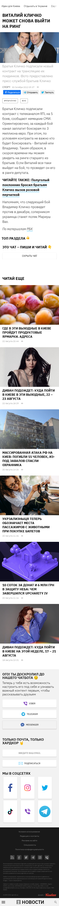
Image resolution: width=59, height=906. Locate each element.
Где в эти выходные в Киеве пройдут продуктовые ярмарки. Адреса (26, 332)
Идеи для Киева (11, 6)
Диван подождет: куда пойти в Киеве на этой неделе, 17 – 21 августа (29, 651)
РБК (30, 229)
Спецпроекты (30, 845)
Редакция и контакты (29, 836)
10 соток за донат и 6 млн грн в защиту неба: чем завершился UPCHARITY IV (28, 589)
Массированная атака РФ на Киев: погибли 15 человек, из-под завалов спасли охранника (28, 458)
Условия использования (29, 831)
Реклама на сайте (29, 840)
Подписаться (32, 763)
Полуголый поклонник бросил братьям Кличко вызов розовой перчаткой (25, 187)
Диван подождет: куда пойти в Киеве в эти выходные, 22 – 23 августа (28, 394)
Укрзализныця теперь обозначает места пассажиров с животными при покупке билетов (26, 525)
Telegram (32, 714)
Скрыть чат (29, 255)
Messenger (32, 724)
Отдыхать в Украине (35, 6)
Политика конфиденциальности (29, 849)
